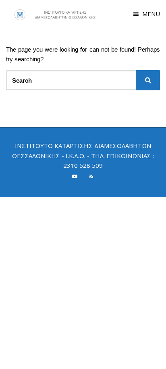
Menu (150, 14)
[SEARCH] (148, 80)
